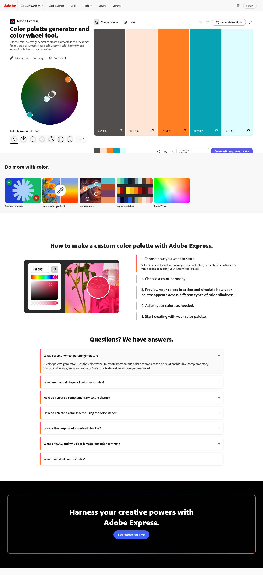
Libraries (117, 5)
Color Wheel (160, 205)
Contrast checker (14, 205)
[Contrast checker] (125, 22)
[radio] (14, 139)
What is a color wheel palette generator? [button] (71, 355)
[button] (239, 6)
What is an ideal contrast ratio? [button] (64, 459)
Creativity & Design (30, 5)
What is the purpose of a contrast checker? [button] (72, 428)
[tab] (19, 58)
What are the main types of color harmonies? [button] (74, 382)
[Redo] (207, 22)
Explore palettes (125, 205)
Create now (23, 190)
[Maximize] (250, 22)
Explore (102, 5)
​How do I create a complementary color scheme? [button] (77, 397)
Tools (86, 5)
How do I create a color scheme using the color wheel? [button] (80, 413)
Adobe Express (56, 5)
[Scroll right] (84, 139)
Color (73, 5)
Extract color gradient (53, 205)
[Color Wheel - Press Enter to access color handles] (49, 96)
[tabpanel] (49, 104)
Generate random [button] (231, 22)
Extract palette (87, 205)
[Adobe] (10, 5)
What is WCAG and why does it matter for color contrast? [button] (82, 443)
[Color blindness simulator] (133, 22)
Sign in (249, 5)
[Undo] (200, 22)
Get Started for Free (131, 535)
